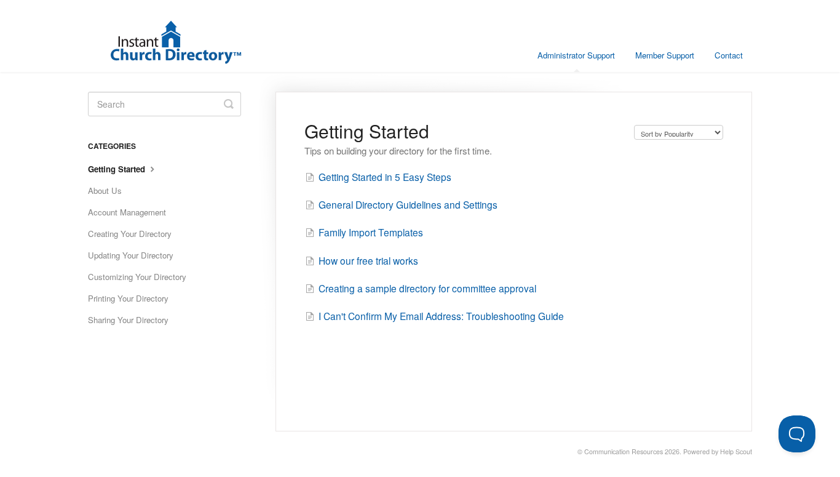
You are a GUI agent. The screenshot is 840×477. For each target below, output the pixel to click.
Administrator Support (576, 55)
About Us (105, 190)
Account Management (127, 212)
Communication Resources (623, 451)
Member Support (664, 55)
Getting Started (118, 169)
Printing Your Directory (128, 298)
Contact (729, 55)
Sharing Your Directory (128, 320)
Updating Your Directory (130, 255)
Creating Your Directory (130, 233)
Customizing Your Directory (137, 277)
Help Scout (736, 451)
